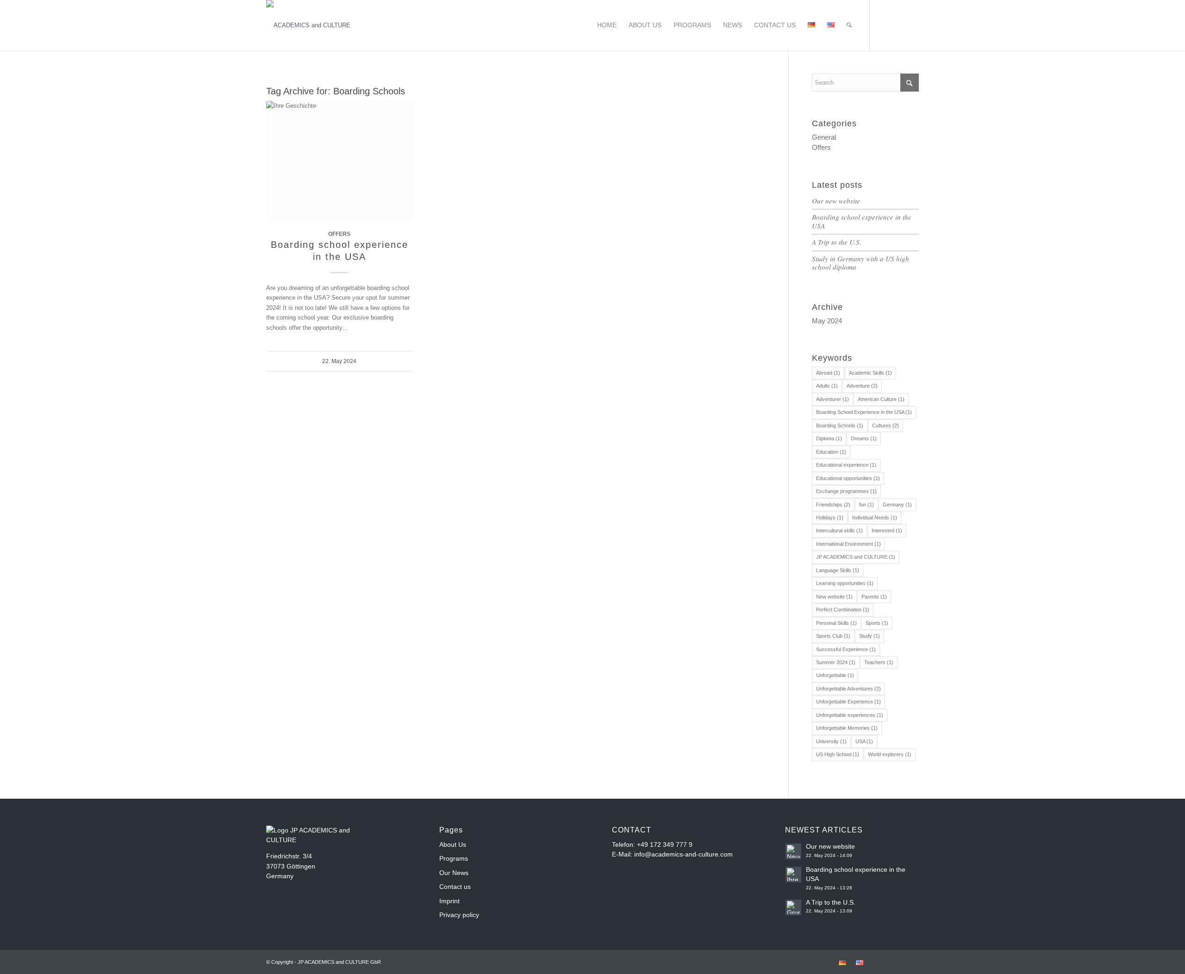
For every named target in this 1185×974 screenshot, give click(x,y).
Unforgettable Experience (848, 701)
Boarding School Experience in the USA (864, 412)
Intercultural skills (839, 530)
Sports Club (833, 636)
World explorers (889, 754)
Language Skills (837, 570)
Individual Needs (874, 517)
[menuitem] (607, 25)
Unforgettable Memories (847, 728)
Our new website (836, 200)
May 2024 (827, 321)
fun (866, 504)
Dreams (864, 438)
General (824, 137)
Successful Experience (846, 649)
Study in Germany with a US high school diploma (860, 263)
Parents (874, 596)
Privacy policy (459, 915)
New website (834, 596)
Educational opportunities (848, 478)
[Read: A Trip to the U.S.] (793, 907)
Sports (877, 623)
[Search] (849, 25)
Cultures (885, 425)
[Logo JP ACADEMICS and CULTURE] (308, 25)
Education (831, 452)
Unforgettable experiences (849, 715)
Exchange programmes (846, 491)
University (831, 741)
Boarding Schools (839, 425)
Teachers (878, 662)
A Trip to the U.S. (836, 242)
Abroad (828, 373)
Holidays (829, 517)
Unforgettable (835, 675)
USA (864, 741)
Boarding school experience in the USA (861, 221)
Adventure (862, 385)
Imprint (449, 901)
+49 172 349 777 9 (664, 844)
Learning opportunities (844, 583)
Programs (453, 858)
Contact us (455, 886)
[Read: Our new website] (793, 851)
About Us (452, 844)
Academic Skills (870, 373)
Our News (453, 872)
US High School (837, 754)
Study (869, 636)
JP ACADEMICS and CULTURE (855, 557)
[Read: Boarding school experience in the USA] (793, 874)
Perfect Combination (842, 609)
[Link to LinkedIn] (912, 25)
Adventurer (832, 399)
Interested (887, 530)
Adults (827, 385)
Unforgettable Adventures (848, 688)
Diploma (829, 438)
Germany (897, 504)
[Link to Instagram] (898, 25)
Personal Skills (836, 623)
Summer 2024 (835, 662)
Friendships (833, 504)
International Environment (848, 544)
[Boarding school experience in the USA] (339, 160)
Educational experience (846, 465)
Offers (339, 234)
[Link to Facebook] (884, 25)
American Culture (881, 399)
